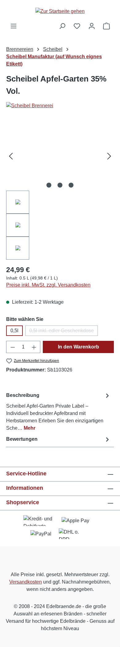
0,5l (14, 330)
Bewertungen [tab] (22, 439)
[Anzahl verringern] (12, 347)
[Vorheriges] (10, 156)
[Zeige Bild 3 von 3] (71, 185)
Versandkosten (25, 581)
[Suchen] (62, 26)
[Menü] (13, 26)
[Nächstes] (109, 156)
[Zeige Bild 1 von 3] (48, 185)
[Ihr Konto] (91, 26)
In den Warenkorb (78, 346)
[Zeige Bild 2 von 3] (60, 185)
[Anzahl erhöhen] (34, 347)
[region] (60, 191)
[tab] (58, 411)
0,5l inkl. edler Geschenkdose (63, 332)
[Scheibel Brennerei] (60, 105)
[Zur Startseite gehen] (60, 11)
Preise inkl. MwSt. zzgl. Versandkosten (48, 284)
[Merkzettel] (77, 26)
